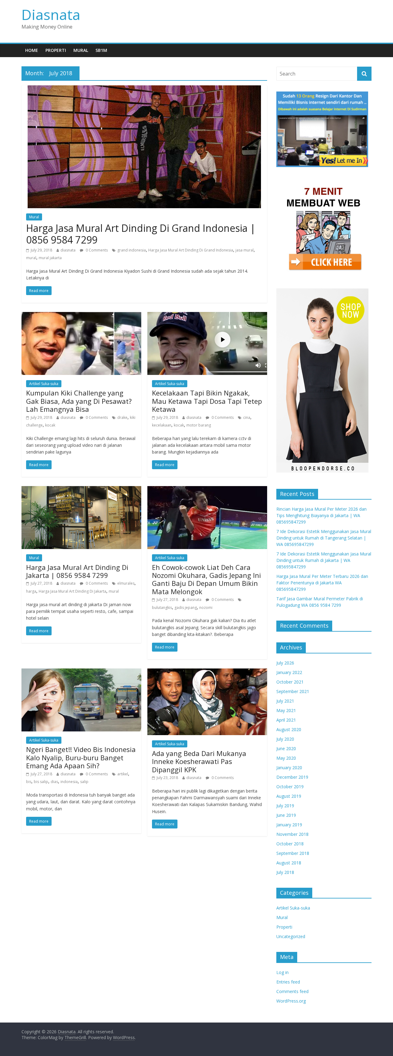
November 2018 (292, 834)
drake (122, 417)
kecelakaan (161, 425)
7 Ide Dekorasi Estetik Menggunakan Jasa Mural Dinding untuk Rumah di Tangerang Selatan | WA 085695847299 (323, 537)
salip (84, 781)
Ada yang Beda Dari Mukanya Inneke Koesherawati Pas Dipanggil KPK (199, 761)
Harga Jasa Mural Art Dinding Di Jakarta (72, 591)
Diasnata (50, 14)
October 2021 (290, 682)
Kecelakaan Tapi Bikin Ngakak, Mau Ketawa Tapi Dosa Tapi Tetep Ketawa (207, 401)
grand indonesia (131, 250)
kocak (50, 425)
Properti (55, 50)
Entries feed (288, 982)
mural (31, 257)
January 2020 (289, 767)
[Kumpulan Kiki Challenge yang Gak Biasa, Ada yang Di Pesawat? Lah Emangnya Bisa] (81, 315)
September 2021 (292, 691)
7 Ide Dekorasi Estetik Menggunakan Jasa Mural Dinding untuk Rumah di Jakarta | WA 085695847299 (323, 560)
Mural (80, 50)
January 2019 (289, 825)
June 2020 (286, 748)
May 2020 (286, 758)
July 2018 (285, 872)
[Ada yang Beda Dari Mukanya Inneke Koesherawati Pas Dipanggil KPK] (207, 672)
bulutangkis (162, 607)
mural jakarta (50, 257)
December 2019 (292, 777)
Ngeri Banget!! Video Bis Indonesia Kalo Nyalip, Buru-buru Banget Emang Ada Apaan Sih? (81, 757)
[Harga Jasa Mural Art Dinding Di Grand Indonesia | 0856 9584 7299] (144, 89)
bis (28, 781)
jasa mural (244, 250)
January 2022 (289, 672)
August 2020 (288, 729)
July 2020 (285, 739)
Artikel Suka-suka (43, 383)
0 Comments (96, 250)
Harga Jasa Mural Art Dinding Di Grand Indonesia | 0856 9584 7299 (140, 233)
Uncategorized (290, 936)
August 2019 (288, 796)
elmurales (125, 583)
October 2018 (290, 844)
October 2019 (290, 786)
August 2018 (288, 863)
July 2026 (285, 663)
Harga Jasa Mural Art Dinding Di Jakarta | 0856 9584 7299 (77, 571)
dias (54, 781)
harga (31, 591)
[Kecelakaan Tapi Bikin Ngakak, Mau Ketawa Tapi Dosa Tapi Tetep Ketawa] (207, 315)
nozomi (205, 607)
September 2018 (292, 853)
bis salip (41, 781)
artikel (122, 774)
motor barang (198, 425)
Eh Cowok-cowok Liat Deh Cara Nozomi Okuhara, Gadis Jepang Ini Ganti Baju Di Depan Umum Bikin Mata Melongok (206, 579)
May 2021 (286, 710)
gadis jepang (185, 607)
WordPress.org (291, 1001)
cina (246, 417)
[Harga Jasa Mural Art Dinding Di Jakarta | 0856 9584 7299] (81, 489)
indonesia (69, 781)
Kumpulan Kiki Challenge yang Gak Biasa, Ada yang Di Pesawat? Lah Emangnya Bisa (79, 401)
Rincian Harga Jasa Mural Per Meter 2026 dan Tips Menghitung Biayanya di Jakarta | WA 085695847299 (321, 515)
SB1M (101, 50)
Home (31, 50)
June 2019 (286, 815)
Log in (282, 972)
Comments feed (292, 991)
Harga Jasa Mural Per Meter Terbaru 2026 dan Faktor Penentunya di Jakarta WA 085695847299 (322, 582)
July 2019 (285, 806)
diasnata (68, 250)
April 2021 (286, 720)
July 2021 (285, 701)
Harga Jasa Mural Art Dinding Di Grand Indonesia (190, 250)
